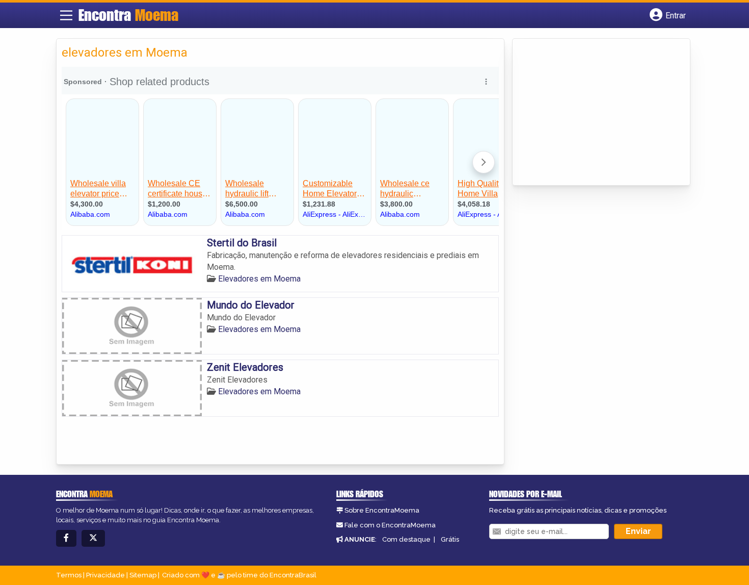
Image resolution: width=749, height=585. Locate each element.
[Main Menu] (66, 15)
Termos (69, 575)
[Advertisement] (594, 112)
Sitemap (142, 575)
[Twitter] (93, 538)
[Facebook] (66, 538)
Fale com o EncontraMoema (390, 525)
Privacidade (105, 575)
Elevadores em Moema (259, 279)
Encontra (128, 15)
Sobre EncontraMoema (381, 510)
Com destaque (406, 539)
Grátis (450, 539)
